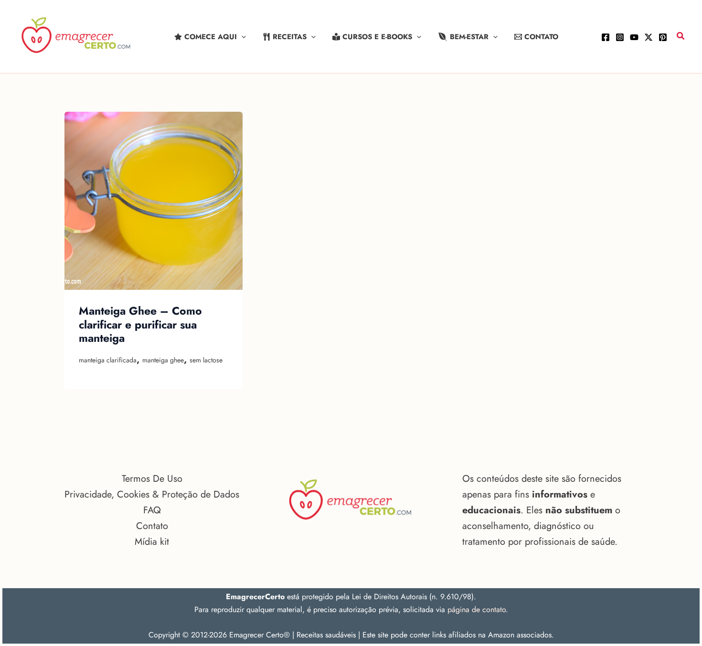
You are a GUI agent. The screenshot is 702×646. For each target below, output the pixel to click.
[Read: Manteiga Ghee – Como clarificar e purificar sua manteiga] (153, 201)
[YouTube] (634, 37)
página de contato (476, 609)
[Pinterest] (663, 37)
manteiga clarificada (108, 360)
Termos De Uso (152, 479)
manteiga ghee (163, 360)
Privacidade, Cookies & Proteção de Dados (151, 494)
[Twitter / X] (648, 37)
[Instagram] (620, 37)
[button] (241, 37)
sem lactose (206, 360)
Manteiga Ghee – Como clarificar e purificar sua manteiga (140, 324)
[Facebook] (605, 37)
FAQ (152, 510)
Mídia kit (152, 542)
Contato (152, 526)
